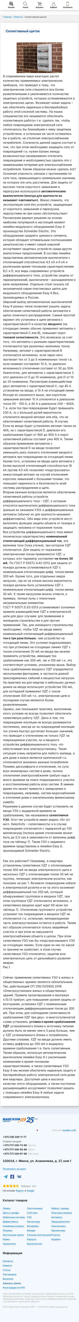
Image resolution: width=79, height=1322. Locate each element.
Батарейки (33, 1226)
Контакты (8, 1261)
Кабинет (53, 7)
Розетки (55, 1234)
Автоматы (56, 1217)
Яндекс (20, 1190)
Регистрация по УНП (14, 1287)
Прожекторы (58, 1230)
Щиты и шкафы (11, 1212)
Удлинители (9, 1243)
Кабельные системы (14, 1217)
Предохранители (60, 1221)
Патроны (7, 1230)
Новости (7, 1265)
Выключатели (34, 1243)
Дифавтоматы (10, 1221)
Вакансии (8, 1278)
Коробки (55, 1239)
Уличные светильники (39, 1234)
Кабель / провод (60, 1208)
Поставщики (9, 1274)
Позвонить (67, 7)
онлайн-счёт (69, 1130)
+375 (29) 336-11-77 (14, 1136)
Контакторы (33, 1221)
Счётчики (32, 1212)
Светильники (58, 1226)
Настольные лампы (13, 1234)
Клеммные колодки (13, 1226)
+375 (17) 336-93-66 (19, 1149)
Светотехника (34, 1208)
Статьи (6, 1270)
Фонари (31, 1230)
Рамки (6, 1239)
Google (30, 1190)
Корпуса (31, 1239)
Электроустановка (61, 1212)
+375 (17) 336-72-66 (19, 1145)
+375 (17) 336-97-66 (21, 1153)
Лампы (6, 1208)
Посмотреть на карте (14, 1168)
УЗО (29, 1217)
